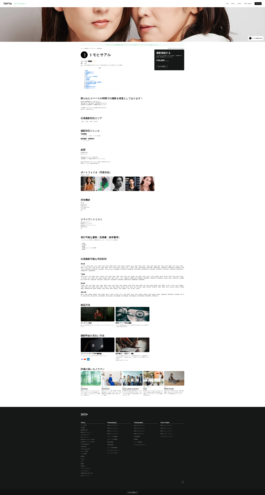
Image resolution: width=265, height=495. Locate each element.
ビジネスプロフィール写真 (86, 135)
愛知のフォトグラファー (112, 431)
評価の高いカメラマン (90, 88)
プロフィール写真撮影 (112, 439)
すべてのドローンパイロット (166, 436)
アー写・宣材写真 (96, 135)
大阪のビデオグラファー (139, 428)
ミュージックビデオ (85, 140)
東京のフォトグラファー (112, 425)
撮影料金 (83, 456)
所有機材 (88, 79)
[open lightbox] (88, 183)
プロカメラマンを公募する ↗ (19, 3)
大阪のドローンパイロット (166, 428)
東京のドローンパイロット (166, 425)
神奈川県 (95, 121)
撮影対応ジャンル (89, 73)
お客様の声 (88, 77)
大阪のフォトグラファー (112, 428)
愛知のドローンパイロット (166, 431)
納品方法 (88, 85)
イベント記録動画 (138, 442)
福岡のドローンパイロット (166, 433)
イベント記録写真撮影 (112, 447)
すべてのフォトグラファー (113, 450)
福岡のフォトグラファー (112, 433)
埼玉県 (82, 121)
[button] (233, 3)
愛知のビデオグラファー (139, 431)
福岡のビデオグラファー (139, 433)
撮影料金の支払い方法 (90, 86)
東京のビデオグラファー (139, 425)
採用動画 (136, 439)
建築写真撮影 (110, 442)
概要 (87, 70)
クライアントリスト (90, 80)
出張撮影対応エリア (90, 72)
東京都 (91, 121)
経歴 (87, 75)
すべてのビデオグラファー (140, 444)
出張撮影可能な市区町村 (91, 83)
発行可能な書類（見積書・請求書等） (94, 82)
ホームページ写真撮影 (112, 436)
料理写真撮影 (110, 444)
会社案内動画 (137, 436)
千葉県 (87, 121)
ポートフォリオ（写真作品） (92, 76)
